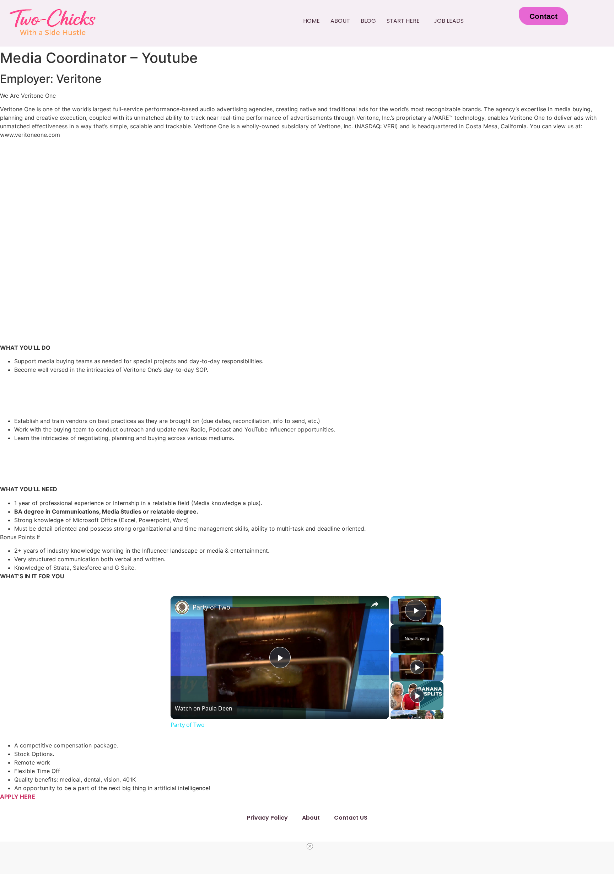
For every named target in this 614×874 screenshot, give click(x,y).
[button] (405, 21)
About (340, 21)
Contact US (350, 818)
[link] (182, 607)
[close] (310, 846)
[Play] (417, 667)
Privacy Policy (267, 818)
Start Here (403, 21)
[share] (374, 604)
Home (311, 21)
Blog (368, 21)
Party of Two (211, 607)
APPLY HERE (17, 796)
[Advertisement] (307, 194)
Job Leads (449, 21)
